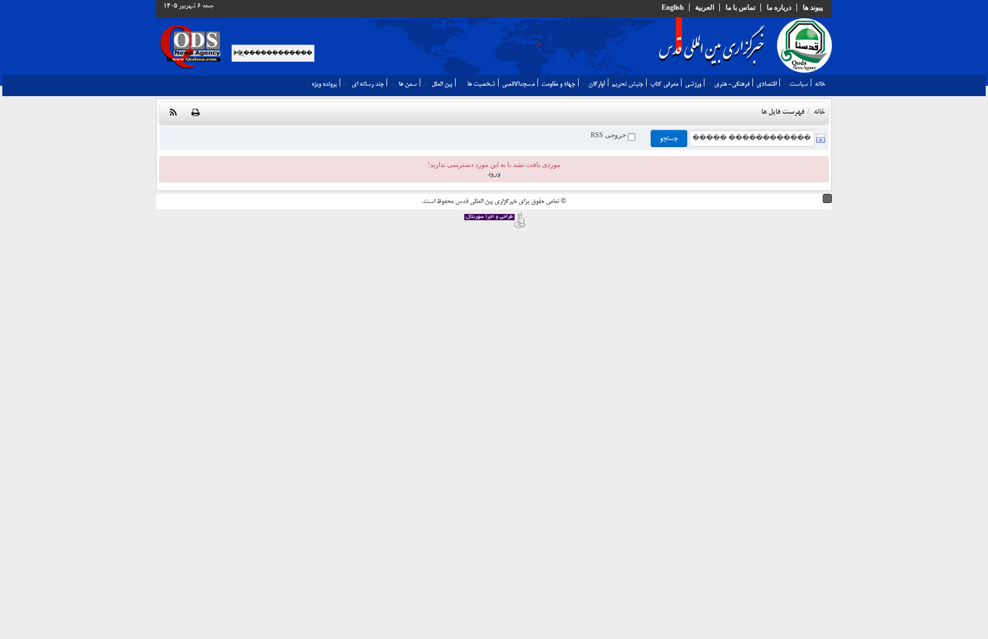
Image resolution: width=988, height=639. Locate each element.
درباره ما (779, 7)
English (673, 7)
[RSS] (173, 113)
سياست (799, 84)
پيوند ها (813, 7)
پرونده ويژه (324, 84)
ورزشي (693, 84)
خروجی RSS (609, 135)
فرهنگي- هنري (732, 84)
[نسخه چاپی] (195, 113)
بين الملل (441, 84)
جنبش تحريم (627, 84)
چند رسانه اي (367, 84)
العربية (704, 7)
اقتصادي (766, 84)
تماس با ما (740, 7)
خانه (820, 84)
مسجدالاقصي (518, 84)
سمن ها (407, 84)
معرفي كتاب (664, 84)
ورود (494, 173)
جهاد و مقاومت (558, 84)
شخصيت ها (480, 84)
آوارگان (596, 84)
